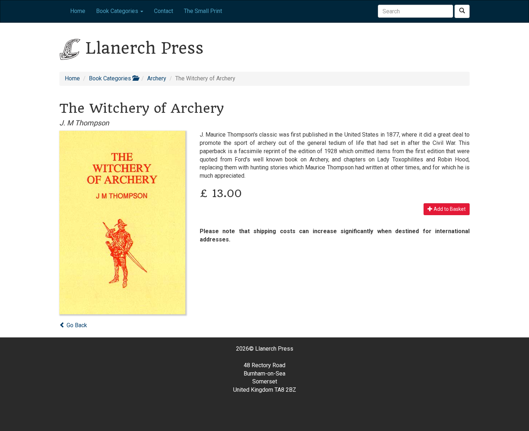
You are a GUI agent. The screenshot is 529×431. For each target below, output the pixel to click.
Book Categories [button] (118, 11)
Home (77, 11)
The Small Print (203, 11)
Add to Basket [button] (449, 209)
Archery (156, 78)
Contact (163, 11)
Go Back (76, 325)
